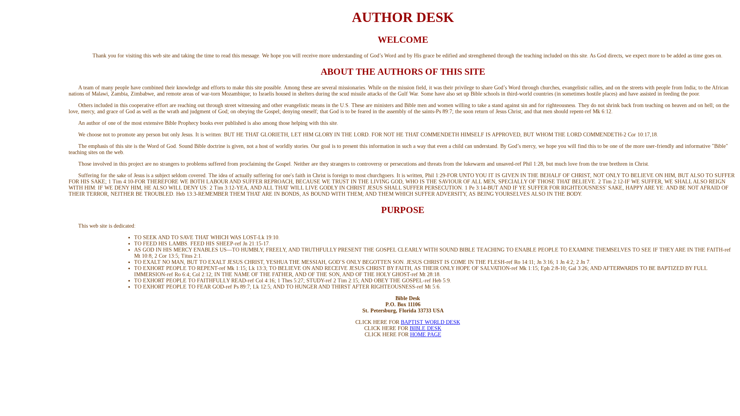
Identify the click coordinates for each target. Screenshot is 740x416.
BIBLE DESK (425, 328)
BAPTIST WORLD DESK (430, 322)
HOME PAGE (425, 334)
